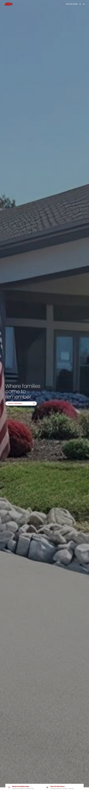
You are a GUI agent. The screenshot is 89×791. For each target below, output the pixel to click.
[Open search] (80, 4)
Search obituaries (15, 403)
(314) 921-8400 (71, 4)
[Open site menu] (84, 4)
